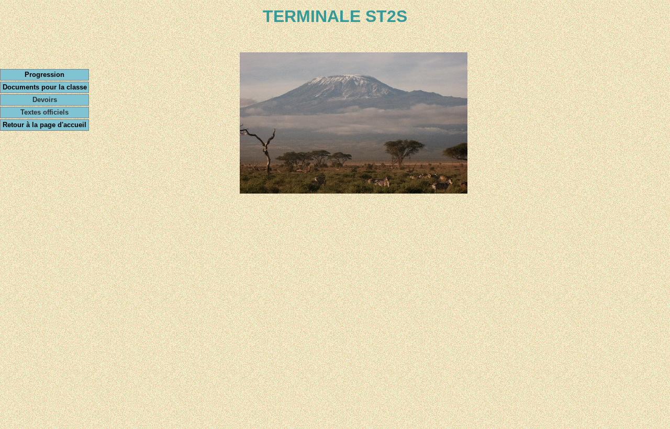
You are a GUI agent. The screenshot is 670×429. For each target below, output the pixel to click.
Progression (44, 74)
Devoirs (44, 100)
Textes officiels (44, 112)
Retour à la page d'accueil (44, 125)
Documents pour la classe (45, 87)
